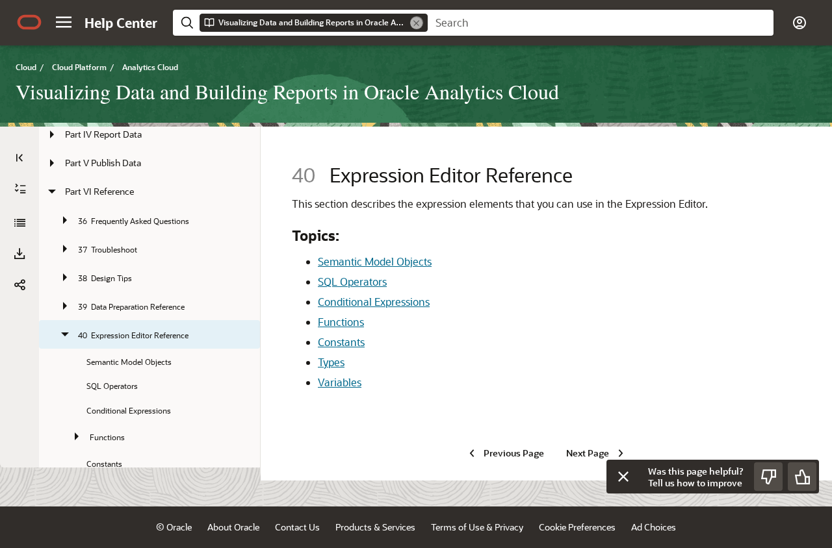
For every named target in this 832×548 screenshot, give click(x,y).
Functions (341, 322)
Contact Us (297, 526)
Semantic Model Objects (375, 261)
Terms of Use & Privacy (477, 526)
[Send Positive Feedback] (802, 476)
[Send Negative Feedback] (768, 476)
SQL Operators (352, 281)
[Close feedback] (623, 476)
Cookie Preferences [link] (577, 526)
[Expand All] (20, 189)
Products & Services (375, 526)
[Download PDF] (19, 254)
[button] (64, 22)
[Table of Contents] (19, 157)
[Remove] (417, 23)
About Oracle (233, 526)
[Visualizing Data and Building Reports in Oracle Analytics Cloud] (19, 222)
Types (331, 362)
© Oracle (174, 526)
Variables (339, 382)
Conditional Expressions (374, 301)
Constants (341, 342)
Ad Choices (653, 526)
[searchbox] (601, 22)
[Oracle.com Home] (29, 22)
